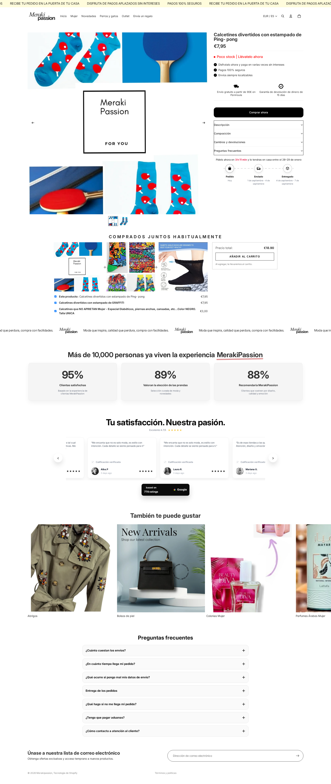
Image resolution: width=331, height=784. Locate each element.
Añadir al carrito (244, 256)
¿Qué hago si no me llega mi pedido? (111, 704)
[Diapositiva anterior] (32, 123)
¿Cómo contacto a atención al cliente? (112, 731)
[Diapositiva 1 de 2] (113, 221)
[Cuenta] (291, 16)
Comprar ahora (258, 112)
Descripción (221, 124)
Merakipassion (44, 773)
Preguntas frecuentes (227, 150)
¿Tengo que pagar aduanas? (105, 717)
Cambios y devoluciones (229, 142)
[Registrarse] (298, 756)
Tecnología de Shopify (65, 773)
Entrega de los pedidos (101, 690)
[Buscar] (283, 16)
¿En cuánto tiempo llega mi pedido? (110, 664)
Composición (222, 133)
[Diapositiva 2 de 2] (123, 221)
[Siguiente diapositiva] (205, 123)
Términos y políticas (165, 773)
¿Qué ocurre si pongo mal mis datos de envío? (118, 677)
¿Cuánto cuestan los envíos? (106, 650)
